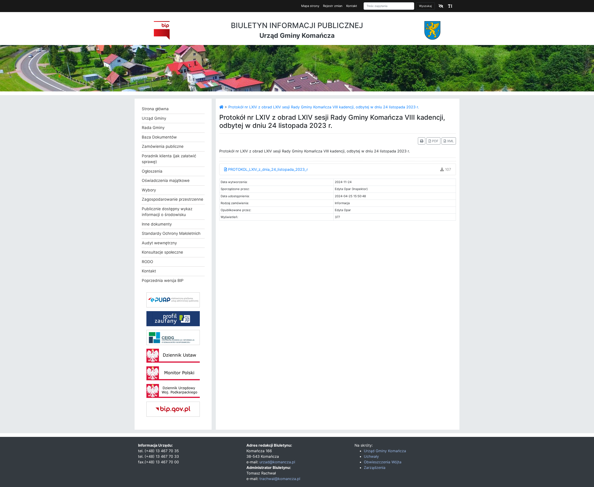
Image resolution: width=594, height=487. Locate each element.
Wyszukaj (425, 6)
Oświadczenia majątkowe (166, 180)
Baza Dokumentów (159, 137)
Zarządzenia (374, 467)
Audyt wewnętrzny (159, 243)
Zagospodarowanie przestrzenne (172, 199)
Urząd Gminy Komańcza (385, 450)
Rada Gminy (153, 127)
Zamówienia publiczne (163, 146)
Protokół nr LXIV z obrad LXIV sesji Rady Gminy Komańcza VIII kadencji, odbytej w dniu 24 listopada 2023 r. (323, 107)
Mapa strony (310, 6)
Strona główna (155, 108)
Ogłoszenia (152, 171)
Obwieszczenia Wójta (382, 462)
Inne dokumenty (157, 224)
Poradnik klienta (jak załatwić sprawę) (169, 159)
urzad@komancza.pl (277, 462)
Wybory (149, 190)
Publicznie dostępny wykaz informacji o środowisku (167, 211)
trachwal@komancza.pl (279, 478)
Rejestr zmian (332, 6)
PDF (434, 141)
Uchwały (371, 456)
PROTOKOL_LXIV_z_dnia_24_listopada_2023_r (267, 169)
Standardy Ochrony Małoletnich (171, 233)
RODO (147, 261)
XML (450, 141)
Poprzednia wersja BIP (163, 280)
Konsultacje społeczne (162, 252)
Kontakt (351, 6)
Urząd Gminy (154, 118)
